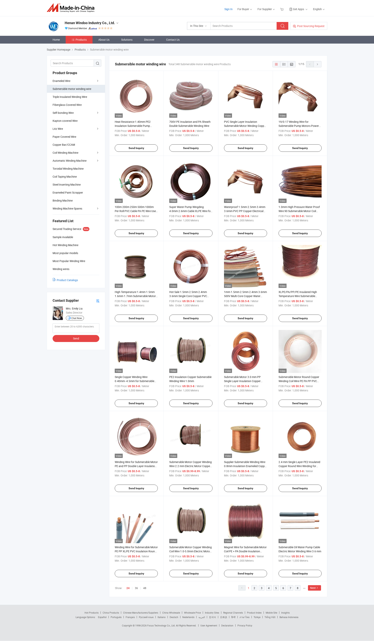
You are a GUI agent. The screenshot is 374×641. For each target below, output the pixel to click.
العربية (201, 617)
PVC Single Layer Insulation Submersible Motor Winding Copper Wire (245, 126)
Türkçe (257, 617)
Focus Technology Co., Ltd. (161, 625)
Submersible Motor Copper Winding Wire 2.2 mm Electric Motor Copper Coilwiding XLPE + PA (190, 466)
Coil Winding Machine (65, 152)
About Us (103, 39)
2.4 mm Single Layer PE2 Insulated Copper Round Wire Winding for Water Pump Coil (299, 466)
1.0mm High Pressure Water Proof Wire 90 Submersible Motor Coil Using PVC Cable (299, 211)
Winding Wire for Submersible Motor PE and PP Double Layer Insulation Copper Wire (136, 466)
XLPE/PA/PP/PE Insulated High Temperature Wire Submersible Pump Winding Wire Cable (298, 296)
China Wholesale (171, 612)
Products (81, 39)
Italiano (162, 617)
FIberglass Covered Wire (67, 105)
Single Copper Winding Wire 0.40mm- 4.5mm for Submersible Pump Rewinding (134, 381)
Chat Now (76, 318)
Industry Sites (212, 612)
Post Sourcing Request (311, 26)
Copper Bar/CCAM (64, 144)
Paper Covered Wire (64, 137)
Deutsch (174, 617)
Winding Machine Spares (67, 208)
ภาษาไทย (245, 617)
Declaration (227, 625)
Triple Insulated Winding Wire (70, 97)
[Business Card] (97, 300)
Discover (149, 39)
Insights (285, 612)
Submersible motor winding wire (72, 89)
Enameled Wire (61, 81)
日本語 (223, 617)
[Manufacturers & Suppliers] (72, 7)
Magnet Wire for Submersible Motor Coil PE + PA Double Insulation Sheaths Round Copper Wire (245, 551)
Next (313, 588)
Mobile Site (271, 612)
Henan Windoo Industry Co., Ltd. (90, 23)
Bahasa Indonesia (289, 617)
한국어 (212, 617)
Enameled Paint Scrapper (68, 192)
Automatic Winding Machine (69, 160)
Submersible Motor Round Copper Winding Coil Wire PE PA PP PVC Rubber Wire (299, 381)
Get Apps (298, 9)
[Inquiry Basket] (282, 9)
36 (136, 588)
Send (76, 338)
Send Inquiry (136, 148)
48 (144, 588)
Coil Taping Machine (65, 176)
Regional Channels (233, 612)
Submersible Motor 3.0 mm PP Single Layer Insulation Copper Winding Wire (242, 381)
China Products (111, 612)
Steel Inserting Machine (67, 184)
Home (56, 39)
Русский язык (146, 617)
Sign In (228, 9)
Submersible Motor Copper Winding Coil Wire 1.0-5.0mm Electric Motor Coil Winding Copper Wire (190, 551)
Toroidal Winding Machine (68, 168)
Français (130, 617)
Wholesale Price (192, 612)
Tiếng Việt (270, 617)
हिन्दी (233, 617)
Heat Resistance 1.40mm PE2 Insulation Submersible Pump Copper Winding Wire (133, 126)
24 (128, 588)
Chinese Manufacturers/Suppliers (140, 612)
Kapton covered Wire (65, 121)
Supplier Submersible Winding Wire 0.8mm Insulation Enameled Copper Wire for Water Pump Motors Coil (245, 466)
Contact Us (173, 39)
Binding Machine (63, 200)
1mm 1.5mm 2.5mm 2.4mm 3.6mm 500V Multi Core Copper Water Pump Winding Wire (245, 296)
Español (102, 617)
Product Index (254, 612)
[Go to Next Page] (317, 64)
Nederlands (188, 617)
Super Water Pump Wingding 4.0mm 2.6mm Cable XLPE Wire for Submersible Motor (190, 211)
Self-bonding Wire (63, 113)
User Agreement (208, 625)
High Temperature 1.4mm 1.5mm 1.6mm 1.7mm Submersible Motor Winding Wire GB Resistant (135, 296)
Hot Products (92, 612)
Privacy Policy (244, 625)
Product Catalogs (67, 280)
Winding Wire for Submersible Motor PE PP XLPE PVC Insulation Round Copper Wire (136, 551)
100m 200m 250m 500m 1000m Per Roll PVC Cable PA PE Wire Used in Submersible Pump (136, 211)
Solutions (126, 39)
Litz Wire (58, 129)
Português (116, 617)
